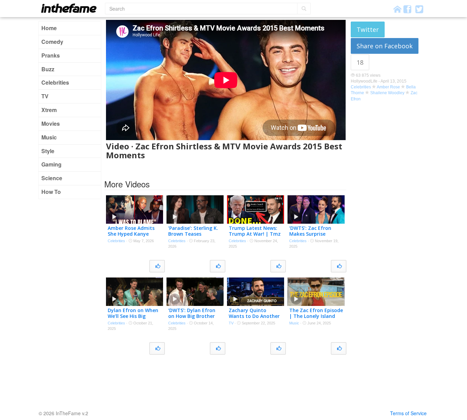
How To (51, 192)
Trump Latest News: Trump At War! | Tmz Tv (255, 234)
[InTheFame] (71, 8)
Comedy (52, 42)
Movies (50, 123)
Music (49, 137)
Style (47, 151)
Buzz (47, 69)
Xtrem (49, 110)
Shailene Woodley (387, 92)
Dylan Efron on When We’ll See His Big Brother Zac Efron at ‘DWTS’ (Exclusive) (133, 319)
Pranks (50, 55)
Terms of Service (408, 413)
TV (45, 96)
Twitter (368, 29)
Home (49, 28)
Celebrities (55, 82)
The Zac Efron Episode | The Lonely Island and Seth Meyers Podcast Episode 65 (316, 319)
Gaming (51, 164)
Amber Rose (388, 87)
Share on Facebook (385, 46)
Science (51, 178)
